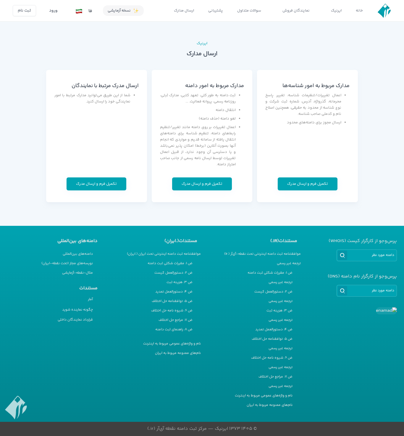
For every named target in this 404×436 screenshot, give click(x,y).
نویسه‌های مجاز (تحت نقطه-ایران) (67, 263)
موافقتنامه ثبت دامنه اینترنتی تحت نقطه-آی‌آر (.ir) (262, 254)
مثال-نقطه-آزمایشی (77, 273)
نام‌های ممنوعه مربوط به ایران (270, 405)
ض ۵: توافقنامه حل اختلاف (272, 339)
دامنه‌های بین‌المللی (78, 254)
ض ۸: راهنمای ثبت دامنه (174, 329)
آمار (90, 299)
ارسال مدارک (184, 11)
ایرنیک (336, 11)
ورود (53, 10)
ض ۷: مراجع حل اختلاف (275, 377)
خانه (359, 11)
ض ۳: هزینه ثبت (279, 310)
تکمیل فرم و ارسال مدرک (307, 184)
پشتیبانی (215, 11)
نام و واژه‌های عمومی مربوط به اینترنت (264, 395)
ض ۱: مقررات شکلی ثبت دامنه (270, 273)
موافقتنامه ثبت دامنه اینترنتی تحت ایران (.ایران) (164, 254)
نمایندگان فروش (296, 11)
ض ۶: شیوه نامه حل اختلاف (272, 358)
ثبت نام (24, 10)
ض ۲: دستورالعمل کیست (273, 292)
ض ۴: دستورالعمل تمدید (274, 329)
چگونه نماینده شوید (77, 310)
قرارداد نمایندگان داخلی (75, 320)
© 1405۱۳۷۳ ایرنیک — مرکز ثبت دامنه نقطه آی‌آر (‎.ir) (202, 428)
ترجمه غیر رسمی (289, 263)
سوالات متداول (249, 11)
